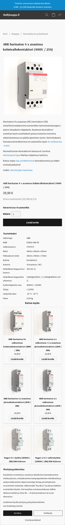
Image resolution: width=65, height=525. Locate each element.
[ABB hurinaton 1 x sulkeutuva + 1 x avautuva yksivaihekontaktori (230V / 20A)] (48, 321)
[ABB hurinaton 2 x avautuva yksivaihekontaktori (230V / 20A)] (17, 381)
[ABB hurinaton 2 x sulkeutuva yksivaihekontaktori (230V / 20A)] (48, 381)
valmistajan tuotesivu (21, 170)
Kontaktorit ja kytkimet (35, 33)
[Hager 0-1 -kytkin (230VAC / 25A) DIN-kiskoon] (17, 440)
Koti (5, 33)
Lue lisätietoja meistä (12, 506)
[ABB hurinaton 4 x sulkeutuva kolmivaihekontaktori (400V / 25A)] (17, 321)
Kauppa (15, 33)
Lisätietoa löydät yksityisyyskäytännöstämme (24, 502)
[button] (11, 14)
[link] (33, 519)
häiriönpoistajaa (11, 155)
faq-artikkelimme (25, 160)
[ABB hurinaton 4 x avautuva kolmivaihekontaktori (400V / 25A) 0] (33, 85)
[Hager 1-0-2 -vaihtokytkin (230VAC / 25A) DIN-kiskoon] (48, 440)
